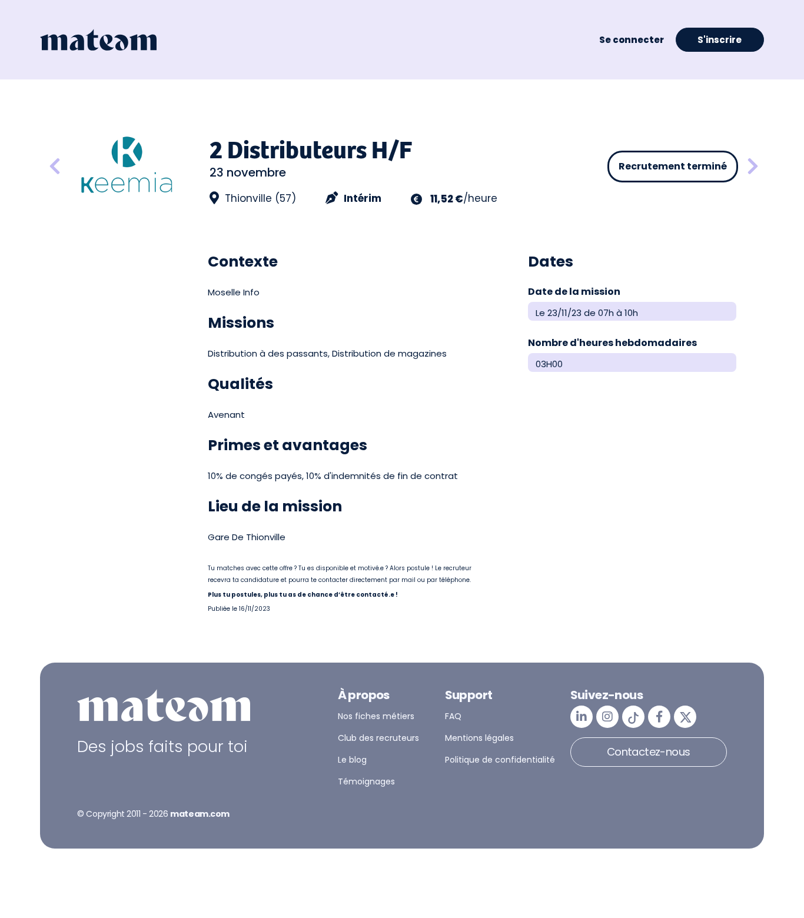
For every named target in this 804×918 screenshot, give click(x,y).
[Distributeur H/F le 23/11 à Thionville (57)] (753, 167)
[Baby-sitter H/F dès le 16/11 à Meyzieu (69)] (55, 167)
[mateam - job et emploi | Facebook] (659, 717)
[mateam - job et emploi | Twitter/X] (685, 717)
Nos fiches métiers (376, 716)
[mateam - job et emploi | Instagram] (607, 717)
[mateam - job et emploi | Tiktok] (633, 717)
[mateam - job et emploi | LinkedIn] (581, 717)
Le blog (352, 760)
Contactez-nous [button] (648, 751)
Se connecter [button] (631, 40)
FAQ (453, 716)
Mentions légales (479, 738)
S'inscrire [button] (719, 40)
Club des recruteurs (378, 738)
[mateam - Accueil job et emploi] (98, 40)
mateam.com (200, 814)
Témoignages (366, 781)
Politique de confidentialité (500, 760)
